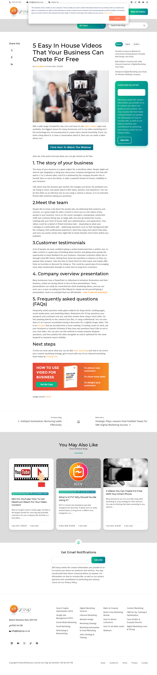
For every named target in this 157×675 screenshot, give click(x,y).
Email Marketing (63, 626)
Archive (136, 44)
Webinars (107, 630)
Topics (127, 44)
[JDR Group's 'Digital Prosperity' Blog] (78, 421)
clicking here (51, 356)
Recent (119, 44)
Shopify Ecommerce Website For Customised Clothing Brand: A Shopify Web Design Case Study (130, 54)
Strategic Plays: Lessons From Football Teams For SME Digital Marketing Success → (121, 423)
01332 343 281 (17, 625)
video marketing (81, 350)
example (41, 325)
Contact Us (114, 663)
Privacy (134, 663)
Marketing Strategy (88, 623)
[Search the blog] (144, 25)
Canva (48, 397)
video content (90, 126)
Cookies (145, 663)
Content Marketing (135, 608)
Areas (103, 663)
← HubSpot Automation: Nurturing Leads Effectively (40, 423)
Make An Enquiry (110, 608)
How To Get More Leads (113, 626)
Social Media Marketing (66, 622)
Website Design (86, 619)
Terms (124, 663)
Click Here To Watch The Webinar (70, 147)
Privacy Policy (108, 13)
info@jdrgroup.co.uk (20, 631)
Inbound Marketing (88, 615)
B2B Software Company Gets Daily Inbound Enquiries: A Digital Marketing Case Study (130, 64)
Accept (117, 18)
